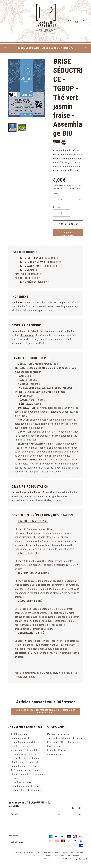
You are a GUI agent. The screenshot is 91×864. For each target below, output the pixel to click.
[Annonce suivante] (85, 48)
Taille (55, 193)
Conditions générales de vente (55, 858)
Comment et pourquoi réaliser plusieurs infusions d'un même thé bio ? (45, 711)
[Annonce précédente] (5, 48)
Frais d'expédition (75, 186)
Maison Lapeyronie (27, 852)
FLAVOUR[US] (37, 802)
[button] (6, 21)
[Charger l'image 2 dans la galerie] (22, 127)
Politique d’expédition (62, 855)
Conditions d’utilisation (42, 855)
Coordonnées (78, 855)
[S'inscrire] (58, 814)
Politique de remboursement (49, 852)
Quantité (56, 207)
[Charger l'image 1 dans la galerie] (12, 127)
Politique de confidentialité (73, 852)
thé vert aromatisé (63, 158)
